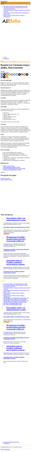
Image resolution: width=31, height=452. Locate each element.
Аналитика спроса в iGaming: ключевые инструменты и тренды (15, 262)
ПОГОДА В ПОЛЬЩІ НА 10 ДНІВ (12, 169)
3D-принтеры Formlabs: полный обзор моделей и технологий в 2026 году (15, 239)
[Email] (24, 74)
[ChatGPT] (27, 74)
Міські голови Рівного (8, 166)
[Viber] (2, 77)
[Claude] (12, 74)
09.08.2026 (6, 267)
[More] (7, 77)
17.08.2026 (6, 223)
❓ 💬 (5, 57)
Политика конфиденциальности (11, 442)
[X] (4, 74)
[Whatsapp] (9, 74)
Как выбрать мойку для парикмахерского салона (15, 6)
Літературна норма (5, 178)
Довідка (2, 71)
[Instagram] (22, 74)
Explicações (6, 58)
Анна (7, 72)
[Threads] (19, 74)
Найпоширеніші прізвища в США (11, 167)
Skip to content (4, 1)
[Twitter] (17, 74)
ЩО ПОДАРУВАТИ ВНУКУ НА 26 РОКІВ (14, 168)
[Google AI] (4, 77)
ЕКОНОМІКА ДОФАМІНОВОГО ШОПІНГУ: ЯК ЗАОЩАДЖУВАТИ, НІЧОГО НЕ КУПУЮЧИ (15, 298)
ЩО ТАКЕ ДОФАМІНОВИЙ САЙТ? (12, 303)
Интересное (6, 234)
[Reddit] (7, 74)
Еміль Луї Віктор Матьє (6, 179)
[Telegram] (14, 74)
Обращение (6, 443)
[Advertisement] (15, 39)
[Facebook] (2, 74)
